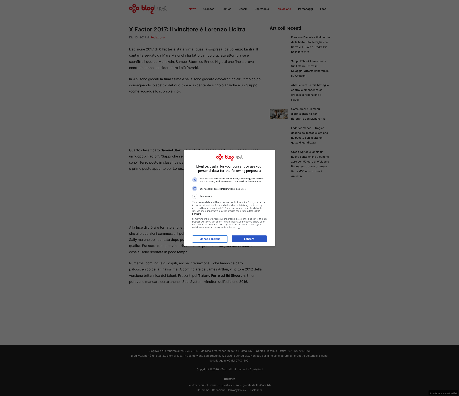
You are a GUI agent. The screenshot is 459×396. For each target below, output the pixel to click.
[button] (229, 196)
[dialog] (229, 198)
